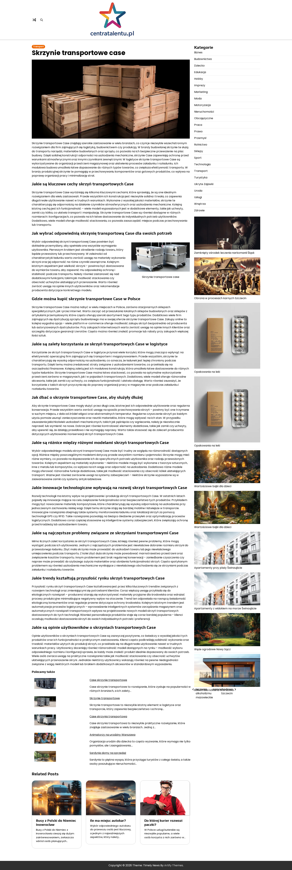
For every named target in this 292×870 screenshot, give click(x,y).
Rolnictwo (200, 145)
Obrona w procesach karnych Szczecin (220, 298)
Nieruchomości (204, 112)
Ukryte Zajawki (203, 184)
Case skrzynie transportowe (108, 680)
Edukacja (200, 72)
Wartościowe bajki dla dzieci (212, 486)
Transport (38, 46)
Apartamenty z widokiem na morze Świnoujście (225, 608)
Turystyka (200, 177)
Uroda (198, 191)
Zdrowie (199, 210)
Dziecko (199, 66)
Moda (198, 98)
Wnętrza (200, 204)
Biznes (198, 52)
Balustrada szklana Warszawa (214, 690)
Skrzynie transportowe (105, 698)
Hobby (198, 79)
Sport (198, 158)
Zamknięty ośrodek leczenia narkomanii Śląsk (224, 253)
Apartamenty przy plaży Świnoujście (218, 568)
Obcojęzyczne (203, 118)
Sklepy (198, 151)
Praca (198, 125)
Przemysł (200, 138)
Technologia (202, 164)
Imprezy (199, 85)
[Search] (41, 19)
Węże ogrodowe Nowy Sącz (212, 649)
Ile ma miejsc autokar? (108, 820)
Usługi (198, 197)
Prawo (198, 131)
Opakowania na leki (207, 372)
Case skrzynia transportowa (108, 716)
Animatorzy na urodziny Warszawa (112, 735)
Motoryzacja (202, 105)
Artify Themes (173, 865)
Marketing (201, 92)
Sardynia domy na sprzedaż (108, 753)
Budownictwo (203, 59)
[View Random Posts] (34, 19)
